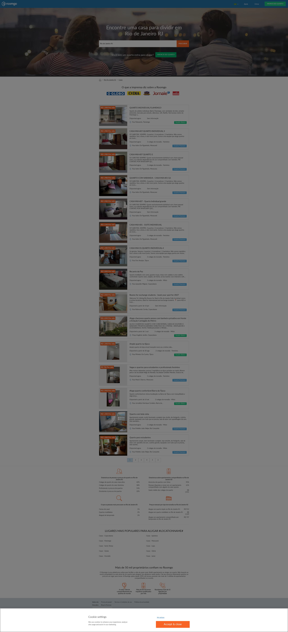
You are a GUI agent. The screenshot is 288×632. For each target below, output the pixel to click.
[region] (144, 620)
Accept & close (173, 624)
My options (160, 617)
